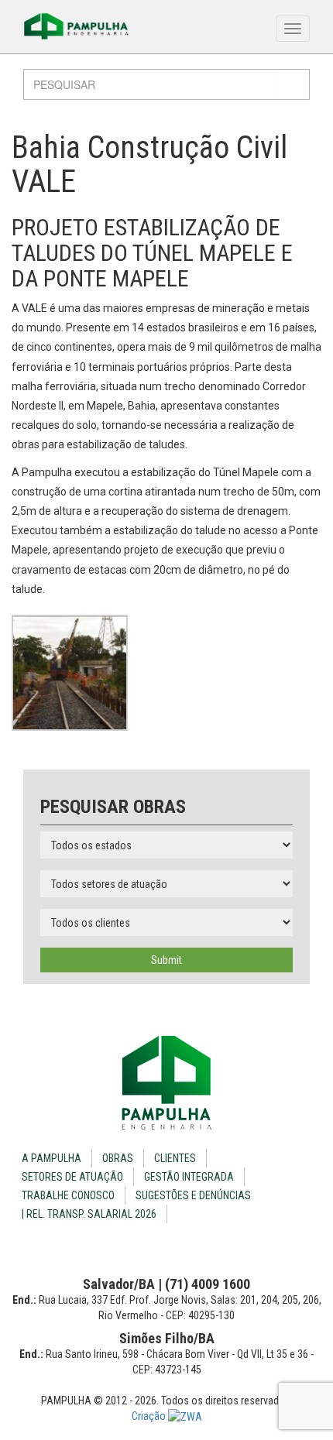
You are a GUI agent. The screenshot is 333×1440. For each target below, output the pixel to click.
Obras (117, 1158)
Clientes (175, 1158)
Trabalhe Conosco (68, 1195)
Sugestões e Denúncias (193, 1195)
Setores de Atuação (72, 1177)
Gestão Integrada (189, 1177)
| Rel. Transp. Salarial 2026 (89, 1214)
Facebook (154, 1246)
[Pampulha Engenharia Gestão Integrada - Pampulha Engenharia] (166, 1083)
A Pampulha (51, 1158)
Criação (150, 1416)
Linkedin (179, 1246)
